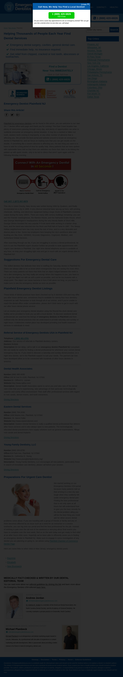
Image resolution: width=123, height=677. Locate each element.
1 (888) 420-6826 (61, 15)
